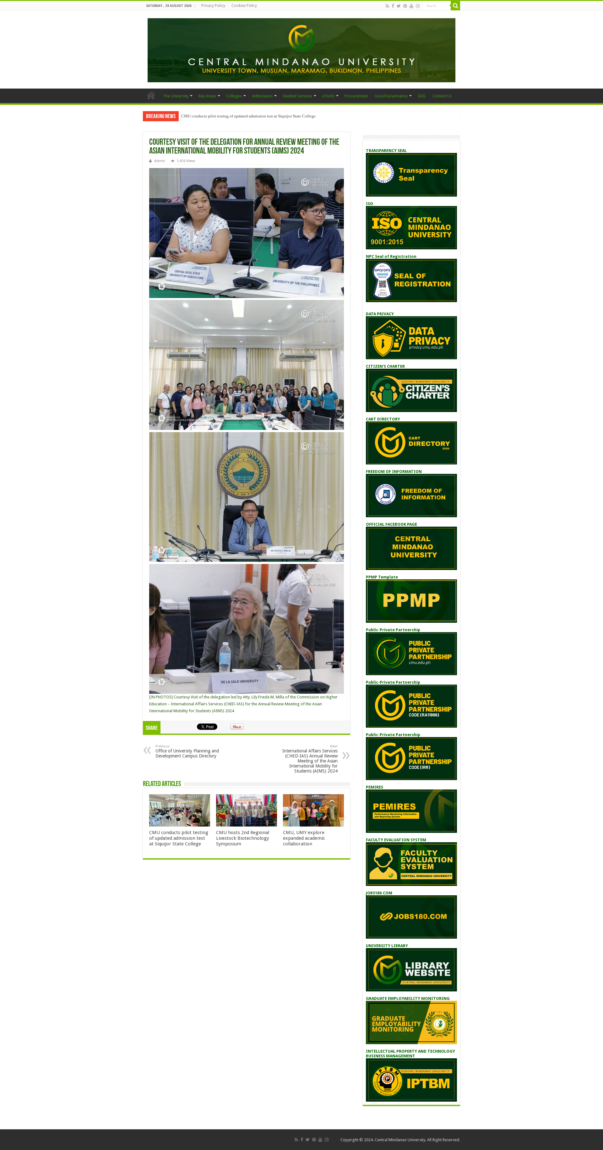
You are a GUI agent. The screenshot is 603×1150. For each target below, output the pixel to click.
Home (151, 95)
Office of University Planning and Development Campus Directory (187, 751)
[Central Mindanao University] (301, 49)
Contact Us (442, 96)
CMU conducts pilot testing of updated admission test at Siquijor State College (248, 116)
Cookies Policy (244, 5)
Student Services (297, 96)
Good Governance (391, 96)
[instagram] (417, 6)
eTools (328, 96)
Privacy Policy (213, 5)
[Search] (455, 5)
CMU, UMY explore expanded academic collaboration (304, 838)
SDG (422, 96)
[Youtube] (411, 6)
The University (175, 96)
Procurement (356, 96)
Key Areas (207, 96)
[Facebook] (393, 6)
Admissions (262, 96)
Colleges (234, 96)
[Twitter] (398, 6)
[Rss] (387, 6)
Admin (159, 161)
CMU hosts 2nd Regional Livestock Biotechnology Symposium (242, 838)
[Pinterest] (405, 6)
